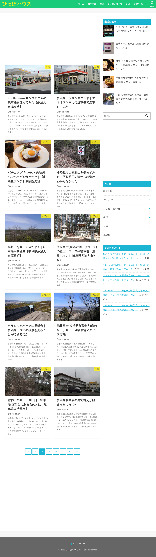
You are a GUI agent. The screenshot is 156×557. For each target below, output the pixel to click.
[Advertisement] (52, 40)
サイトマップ (79, 544)
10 (70, 451)
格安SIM (107, 191)
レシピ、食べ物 (115, 4)
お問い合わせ (140, 4)
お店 (128, 4)
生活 (102, 4)
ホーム (81, 4)
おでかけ (92, 4)
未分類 (106, 235)
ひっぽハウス (17, 3)
